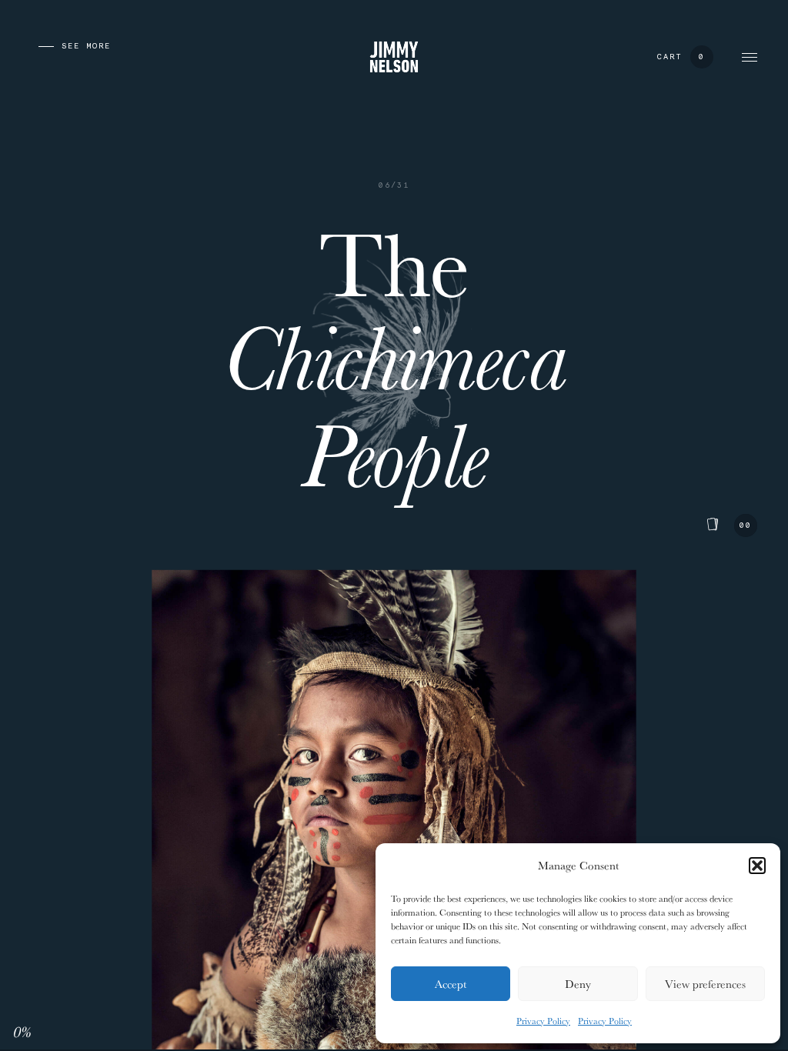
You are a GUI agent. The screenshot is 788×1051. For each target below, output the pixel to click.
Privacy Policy (543, 1020)
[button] (757, 865)
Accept (450, 984)
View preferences (705, 984)
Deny (578, 984)
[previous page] (38, 46)
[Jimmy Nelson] (394, 56)
